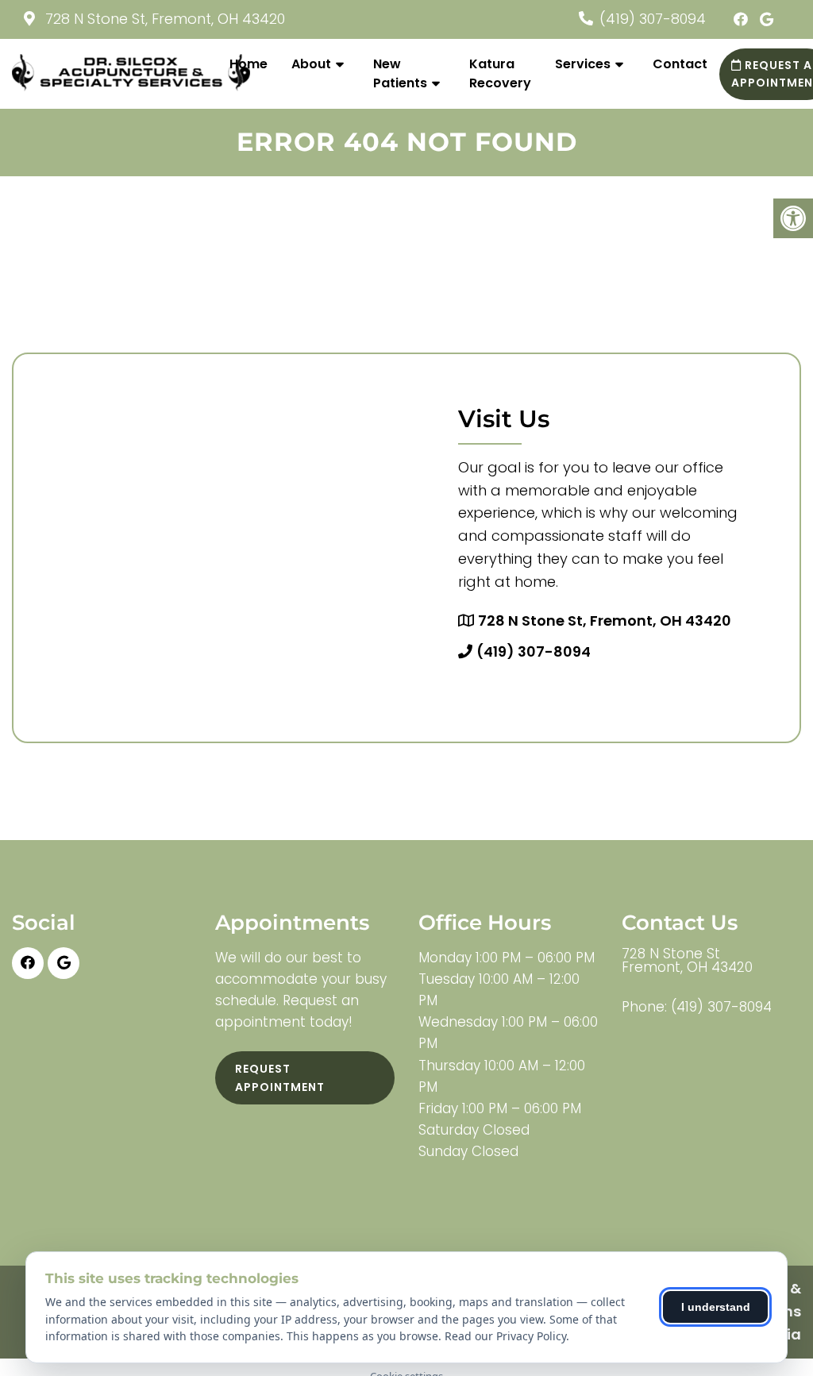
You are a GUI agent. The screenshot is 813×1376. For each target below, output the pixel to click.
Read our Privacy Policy (505, 1335)
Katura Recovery (500, 73)
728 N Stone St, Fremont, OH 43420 (163, 19)
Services (583, 64)
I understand (715, 1307)
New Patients (400, 73)
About (311, 64)
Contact (680, 64)
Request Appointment (280, 1077)
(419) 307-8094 (652, 19)
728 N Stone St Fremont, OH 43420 (687, 960)
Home (248, 64)
